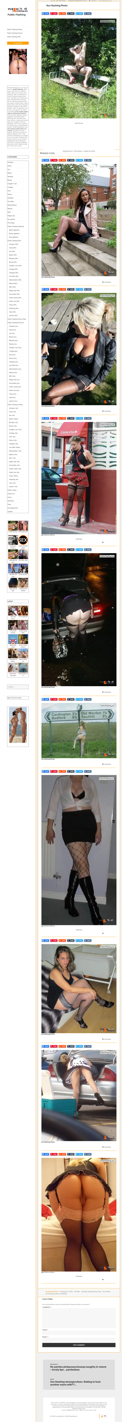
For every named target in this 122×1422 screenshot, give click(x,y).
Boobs (10, 180)
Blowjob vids (13, 422)
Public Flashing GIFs (14, 37)
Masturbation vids (15, 451)
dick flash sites (23, 560)
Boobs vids (13, 426)
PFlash (78, 1292)
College (10, 187)
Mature (10, 208)
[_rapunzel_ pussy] (13, 611)
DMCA (81, 1410)
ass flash (107, 1292)
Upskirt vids (13, 486)
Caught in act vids (15, 429)
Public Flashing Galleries (16, 226)
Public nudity (12, 490)
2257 (76, 1410)
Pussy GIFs (12, 305)
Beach (10, 173)
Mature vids (13, 454)
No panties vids (14, 465)
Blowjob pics (13, 340)
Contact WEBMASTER (68, 1410)
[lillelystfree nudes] (13, 639)
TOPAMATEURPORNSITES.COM (77, 1)
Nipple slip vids (14, 461)
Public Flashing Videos (14, 29)
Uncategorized (13, 508)
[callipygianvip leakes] (13, 653)
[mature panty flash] (23, 625)
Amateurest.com (68, 151)
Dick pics (12, 355)
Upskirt (10, 511)
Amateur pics (13, 326)
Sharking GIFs (13, 308)
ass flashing (50, 1294)
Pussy (10, 497)
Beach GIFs (13, 255)
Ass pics (12, 333)
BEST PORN (62, 1)
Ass (9, 169)
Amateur (10, 162)
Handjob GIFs (13, 273)
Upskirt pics (13, 401)
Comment (47, 1307)
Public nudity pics (15, 387)
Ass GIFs (12, 251)
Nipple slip (11, 216)
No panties (11, 219)
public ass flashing (60, 1294)
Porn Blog (11, 223)
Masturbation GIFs (15, 280)
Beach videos (13, 419)
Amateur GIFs (13, 244)
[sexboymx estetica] (13, 540)
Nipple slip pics (14, 380)
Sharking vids (13, 479)
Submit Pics (18, 43)
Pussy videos (13, 476)
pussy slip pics (23, 574)
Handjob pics (13, 362)
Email (45, 1337)
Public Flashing (17, 14)
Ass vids (12, 415)
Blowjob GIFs (13, 258)
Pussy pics (12, 394)
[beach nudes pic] (23, 653)
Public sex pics (14, 390)
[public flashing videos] (23, 540)
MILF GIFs (12, 287)
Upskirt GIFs (13, 315)
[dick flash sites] (23, 554)
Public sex (11, 494)
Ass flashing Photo (52, 1292)
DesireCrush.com (106, 1)
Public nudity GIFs (15, 298)
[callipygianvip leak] (13, 583)
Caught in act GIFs (15, 265)
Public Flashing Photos (14, 33)
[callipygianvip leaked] (23, 583)
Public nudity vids (15, 469)
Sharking (11, 501)
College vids (13, 433)
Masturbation (12, 205)
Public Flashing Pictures (16, 322)
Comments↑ (107, 282)
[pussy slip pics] (23, 568)
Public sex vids (14, 472)
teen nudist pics (23, 531)
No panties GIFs (14, 294)
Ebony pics (13, 358)
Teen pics (12, 397)
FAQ (95, 1410)
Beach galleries (14, 230)
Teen (9, 504)
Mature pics (13, 372)
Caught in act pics (15, 347)
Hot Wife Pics (13, 365)
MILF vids (12, 458)
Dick (9, 191)
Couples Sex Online (89, 151)
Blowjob (10, 176)
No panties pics (14, 383)
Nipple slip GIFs (14, 290)
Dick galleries (13, 237)
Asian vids (12, 412)
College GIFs (13, 269)
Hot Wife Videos (14, 447)
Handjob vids (13, 444)
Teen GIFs (12, 312)
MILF (9, 212)
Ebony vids (13, 440)
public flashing (13, 531)
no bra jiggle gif (23, 616)
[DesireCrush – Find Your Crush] (18, 61)
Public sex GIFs (14, 301)
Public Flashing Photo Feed (17, 319)
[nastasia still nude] (13, 568)
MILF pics (12, 376)
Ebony (10, 194)
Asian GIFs (12, 248)
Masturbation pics (15, 369)
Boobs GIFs (13, 262)
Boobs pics (13, 344)
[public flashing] (13, 526)
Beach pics (12, 337)
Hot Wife (11, 201)
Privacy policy (88, 1410)
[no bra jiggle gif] (23, 611)
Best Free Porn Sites (14, 698)
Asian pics (12, 330)
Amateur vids (13, 408)
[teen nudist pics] (23, 526)
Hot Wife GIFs (13, 276)
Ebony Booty (78, 151)
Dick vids (12, 437)
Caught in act (12, 184)
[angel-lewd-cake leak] (13, 668)
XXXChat (93, 1)
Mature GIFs (13, 283)
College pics (13, 351)
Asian (9, 166)
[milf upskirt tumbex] (13, 625)
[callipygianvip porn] (13, 554)
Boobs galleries (14, 233)
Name (45, 1330)
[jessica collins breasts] (23, 639)
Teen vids (12, 483)
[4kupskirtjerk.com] (23, 668)
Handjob (10, 198)
